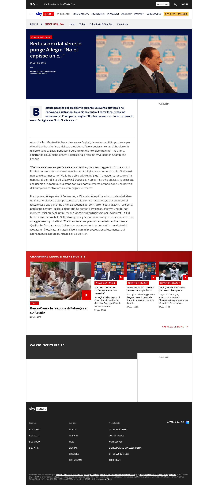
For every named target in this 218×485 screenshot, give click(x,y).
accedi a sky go (175, 422)
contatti (173, 474)
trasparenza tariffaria (148, 474)
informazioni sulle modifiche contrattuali (117, 474)
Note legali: (114, 423)
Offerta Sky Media (119, 454)
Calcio (34, 24)
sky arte (34, 448)
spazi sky (74, 454)
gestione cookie (118, 429)
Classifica (122, 24)
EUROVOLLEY (154, 14)
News (73, 24)
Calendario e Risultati (101, 24)
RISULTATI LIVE (81, 14)
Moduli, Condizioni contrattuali (69, 474)
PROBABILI (113, 14)
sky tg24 (34, 436)
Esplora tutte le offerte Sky (59, 4)
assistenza (163, 474)
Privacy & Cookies (91, 474)
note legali (115, 442)
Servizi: (72, 423)
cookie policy (116, 436)
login (184, 4)
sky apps (74, 436)
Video (82, 24)
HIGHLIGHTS (98, 14)
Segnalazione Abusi (103, 479)
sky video (34, 442)
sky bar (73, 448)
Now (71, 442)
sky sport (34, 429)
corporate (115, 460)
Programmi (75, 460)
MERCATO (126, 14)
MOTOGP (139, 14)
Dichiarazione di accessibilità (125, 448)
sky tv (72, 429)
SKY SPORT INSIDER (176, 14)
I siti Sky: (33, 423)
